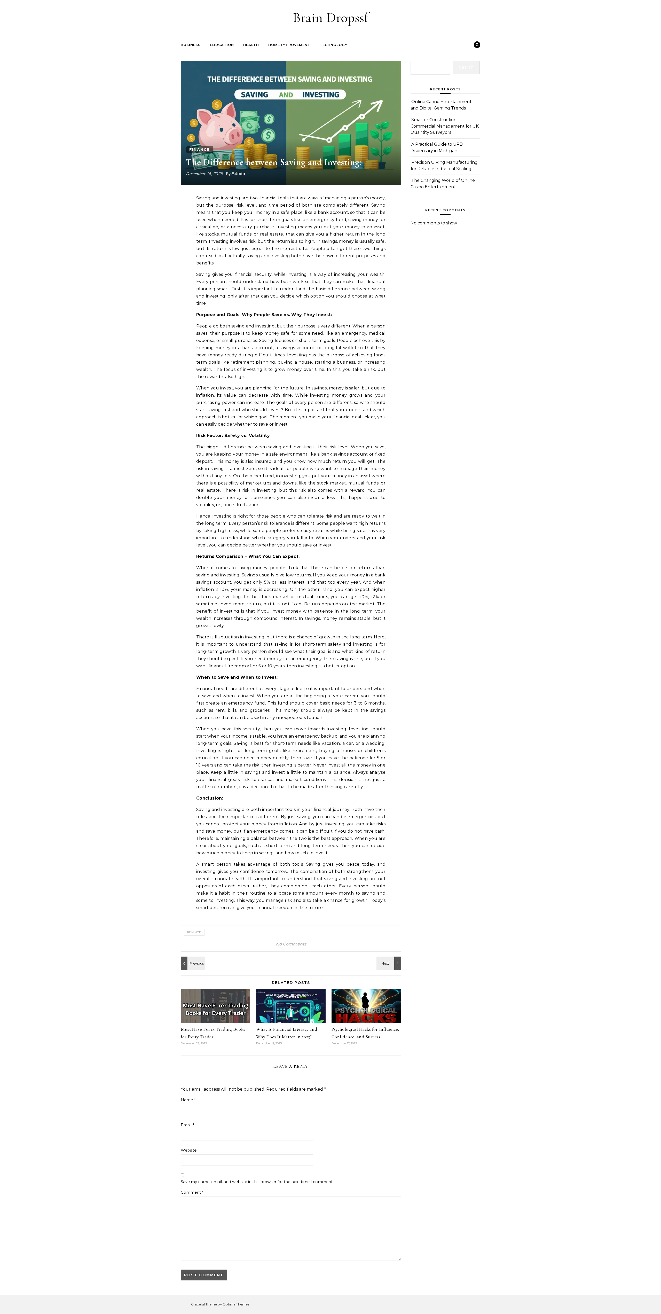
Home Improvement (289, 45)
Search (466, 67)
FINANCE (199, 149)
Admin (238, 173)
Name (188, 1099)
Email (187, 1124)
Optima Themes (236, 1304)
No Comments (291, 944)
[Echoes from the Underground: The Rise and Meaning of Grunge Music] (389, 963)
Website (188, 1150)
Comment (192, 1192)
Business (191, 45)
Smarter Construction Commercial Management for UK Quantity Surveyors (445, 126)
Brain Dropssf (330, 17)
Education (222, 45)
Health (251, 45)
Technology (333, 45)
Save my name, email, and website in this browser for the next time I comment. (257, 1181)
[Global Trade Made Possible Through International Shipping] (192, 963)
